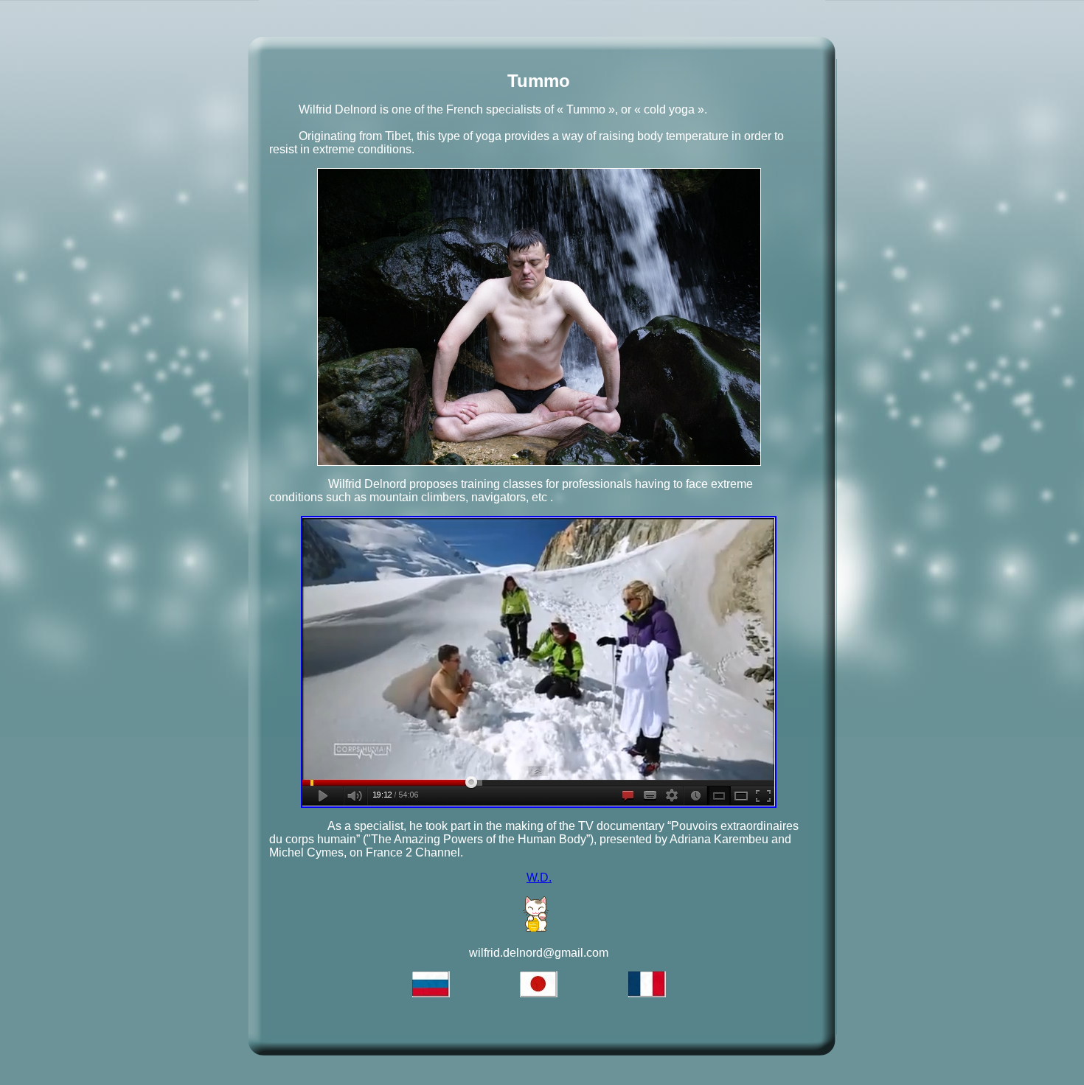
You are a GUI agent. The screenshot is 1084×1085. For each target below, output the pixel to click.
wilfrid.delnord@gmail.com (538, 952)
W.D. (539, 877)
